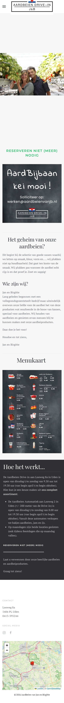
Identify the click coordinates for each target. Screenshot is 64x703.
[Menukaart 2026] (32, 411)
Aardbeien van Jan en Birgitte (35, 694)
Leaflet (40, 688)
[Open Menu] (4, 6)
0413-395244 (10, 616)
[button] (32, 663)
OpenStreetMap (54, 688)
